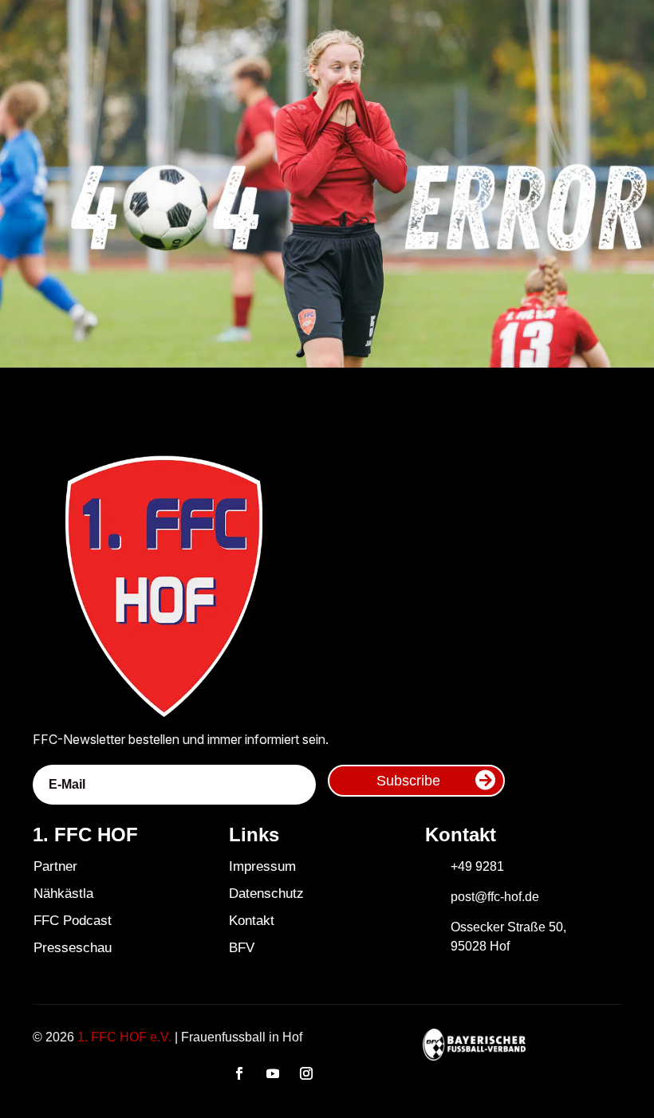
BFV (241, 947)
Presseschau (72, 947)
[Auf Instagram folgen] (306, 1073)
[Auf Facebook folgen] (239, 1073)
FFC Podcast (72, 920)
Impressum (262, 866)
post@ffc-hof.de (495, 896)
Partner (55, 866)
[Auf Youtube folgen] (273, 1073)
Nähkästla (63, 893)
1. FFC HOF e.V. (124, 1037)
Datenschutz (266, 893)
